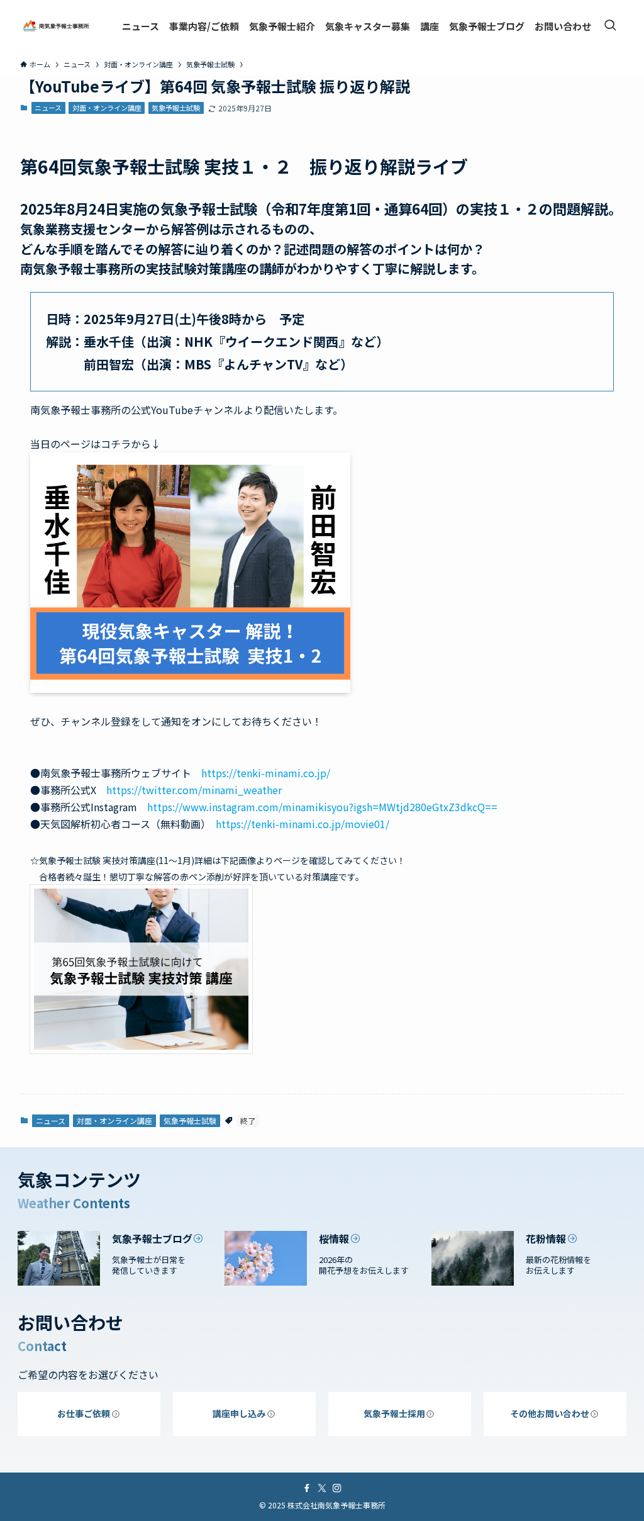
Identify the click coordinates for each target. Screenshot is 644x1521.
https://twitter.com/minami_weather (194, 789)
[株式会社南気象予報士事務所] (56, 26)
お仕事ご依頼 (83, 1413)
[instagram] (337, 1488)
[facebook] (307, 1488)
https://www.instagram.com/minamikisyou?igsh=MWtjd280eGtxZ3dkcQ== (322, 806)
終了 (247, 1120)
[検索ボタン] (610, 26)
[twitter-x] (322, 1488)
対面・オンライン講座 (107, 108)
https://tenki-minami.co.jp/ (265, 772)
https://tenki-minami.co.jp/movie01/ (302, 823)
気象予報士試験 (176, 108)
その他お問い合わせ (549, 1413)
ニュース (48, 108)
